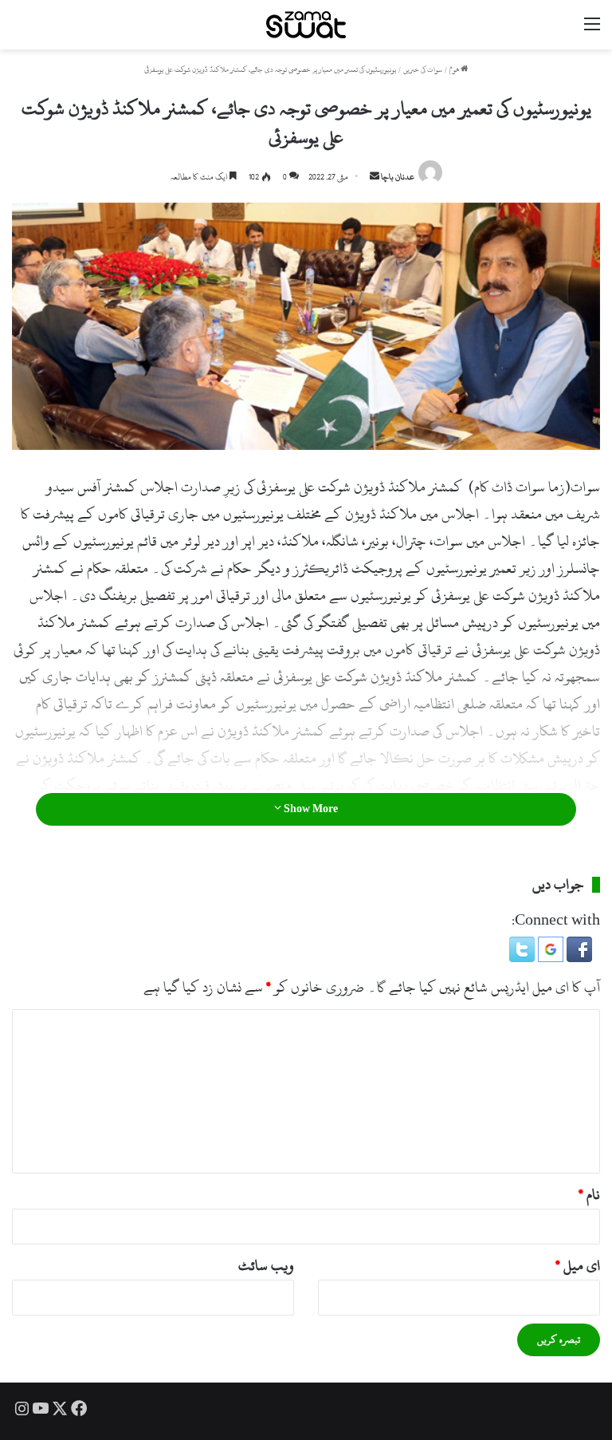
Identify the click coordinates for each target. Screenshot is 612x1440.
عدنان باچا (397, 177)
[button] (577, 958)
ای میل (577, 1266)
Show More (309, 809)
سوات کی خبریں (422, 70)
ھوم (455, 70)
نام (589, 1195)
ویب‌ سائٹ (266, 1266)
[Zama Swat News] (306, 24)
